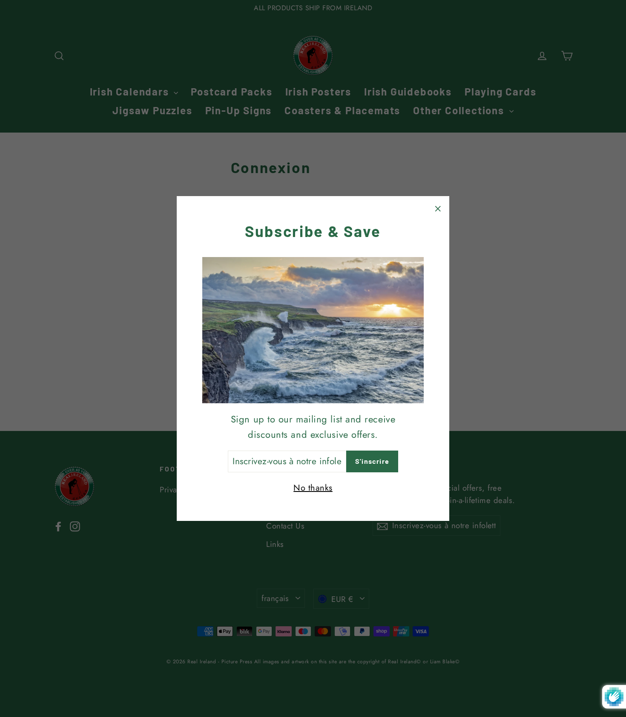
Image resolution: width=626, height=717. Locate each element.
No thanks (313, 488)
